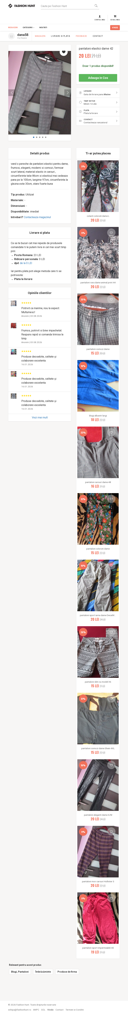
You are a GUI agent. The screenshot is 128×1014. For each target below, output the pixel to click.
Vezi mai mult (40, 417)
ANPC (36, 1009)
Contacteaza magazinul (37, 217)
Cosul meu (115, 20)
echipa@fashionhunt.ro (19, 1009)
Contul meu (99, 20)
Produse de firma (67, 971)
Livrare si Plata (60, 36)
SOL (43, 1009)
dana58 (22, 35)
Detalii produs (39, 153)
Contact (98, 36)
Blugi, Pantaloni (20, 971)
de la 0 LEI (26, 263)
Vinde (50, 1009)
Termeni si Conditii (75, 1009)
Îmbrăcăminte (43, 971)
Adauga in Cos (98, 78)
